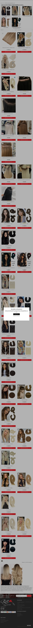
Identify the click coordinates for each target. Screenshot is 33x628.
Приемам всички (16, 314)
